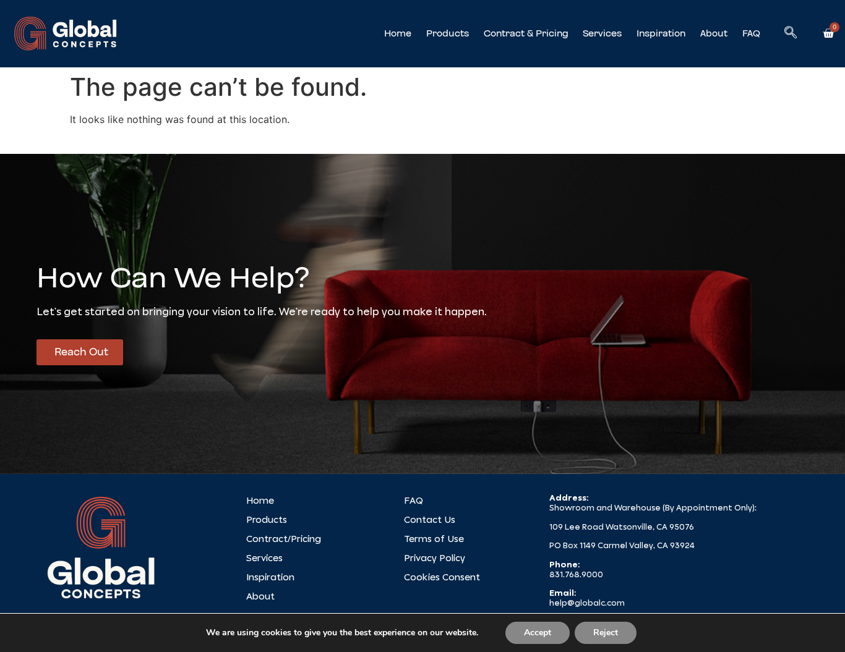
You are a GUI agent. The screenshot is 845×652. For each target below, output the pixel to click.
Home (397, 33)
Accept (537, 632)
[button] (790, 33)
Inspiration (661, 33)
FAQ (751, 33)
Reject (605, 632)
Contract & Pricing (526, 33)
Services (602, 33)
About (713, 33)
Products (447, 33)
